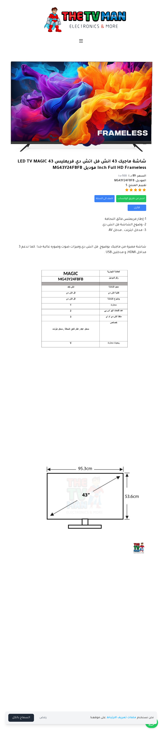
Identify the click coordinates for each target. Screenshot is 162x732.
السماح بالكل (21, 717)
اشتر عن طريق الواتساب (131, 198)
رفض (43, 717)
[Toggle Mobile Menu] (81, 41)
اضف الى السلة (104, 198)
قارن (137, 207)
